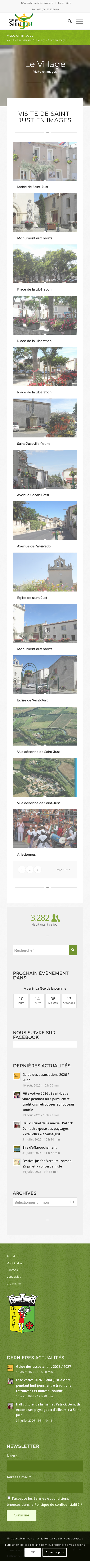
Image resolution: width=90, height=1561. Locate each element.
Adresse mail (19, 1477)
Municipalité (14, 1263)
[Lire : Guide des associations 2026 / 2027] (17, 1076)
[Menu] (77, 21)
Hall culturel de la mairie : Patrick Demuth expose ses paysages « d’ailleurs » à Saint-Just (47, 1128)
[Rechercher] (68, 21)
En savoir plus (55, 1552)
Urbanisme (14, 1283)
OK (33, 1552)
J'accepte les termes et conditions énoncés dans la (44, 1501)
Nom (12, 1455)
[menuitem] (37, 3)
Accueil (11, 1256)
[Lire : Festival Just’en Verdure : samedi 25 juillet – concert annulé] (17, 1162)
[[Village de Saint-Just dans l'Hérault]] (37, 21)
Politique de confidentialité (57, 1504)
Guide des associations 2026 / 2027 (43, 1366)
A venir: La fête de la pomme (45, 988)
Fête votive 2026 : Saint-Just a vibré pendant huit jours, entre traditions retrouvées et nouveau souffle (43, 1385)
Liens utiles (64, 3)
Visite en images (20, 35)
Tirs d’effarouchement (39, 1147)
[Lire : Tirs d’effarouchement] (17, 1149)
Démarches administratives (37, 3)
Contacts (12, 1270)
